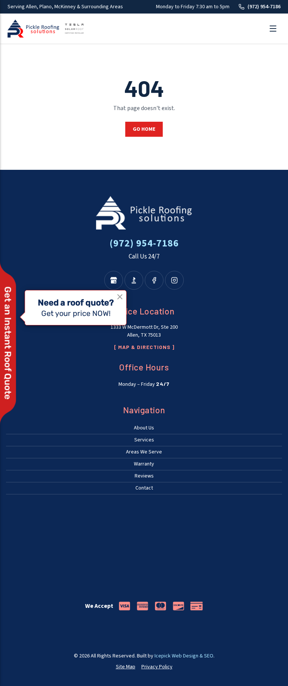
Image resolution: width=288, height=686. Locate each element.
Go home (144, 129)
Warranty (144, 464)
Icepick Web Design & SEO (183, 656)
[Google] (113, 280)
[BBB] (133, 280)
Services (144, 440)
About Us (144, 428)
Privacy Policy (156, 667)
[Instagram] (174, 280)
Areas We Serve (144, 452)
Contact (144, 488)
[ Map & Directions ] (144, 347)
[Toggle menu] (273, 28)
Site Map (125, 667)
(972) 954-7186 (264, 7)
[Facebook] (154, 280)
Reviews (144, 476)
